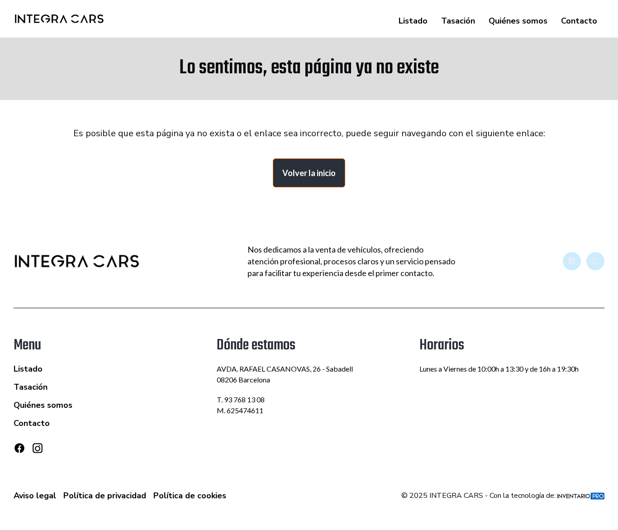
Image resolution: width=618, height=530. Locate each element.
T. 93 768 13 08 (241, 399)
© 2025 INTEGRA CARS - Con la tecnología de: (479, 496)
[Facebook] (19, 448)
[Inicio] (59, 19)
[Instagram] (37, 451)
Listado (413, 20)
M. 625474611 (240, 410)
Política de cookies (189, 495)
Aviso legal (35, 495)
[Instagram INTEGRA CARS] (595, 261)
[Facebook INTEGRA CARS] (572, 261)
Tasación (458, 20)
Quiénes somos (518, 20)
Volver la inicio (309, 173)
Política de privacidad (104, 495)
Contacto (579, 20)
